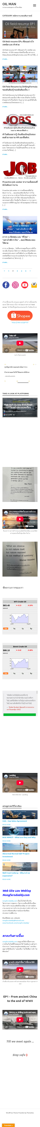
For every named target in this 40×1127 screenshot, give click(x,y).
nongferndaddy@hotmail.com (13, 920)
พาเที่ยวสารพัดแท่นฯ (20, 411)
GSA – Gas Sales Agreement (14, 821)
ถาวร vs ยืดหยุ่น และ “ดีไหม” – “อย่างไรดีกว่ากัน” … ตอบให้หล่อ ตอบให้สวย (18, 240)
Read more (8, 415)
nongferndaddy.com (9, 901)
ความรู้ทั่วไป (9, 411)
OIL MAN (9, 4)
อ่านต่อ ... (5, 59)
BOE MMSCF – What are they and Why (19, 837)
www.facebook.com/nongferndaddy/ (15, 923)
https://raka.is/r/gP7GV (20, 322)
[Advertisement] (20, 442)
